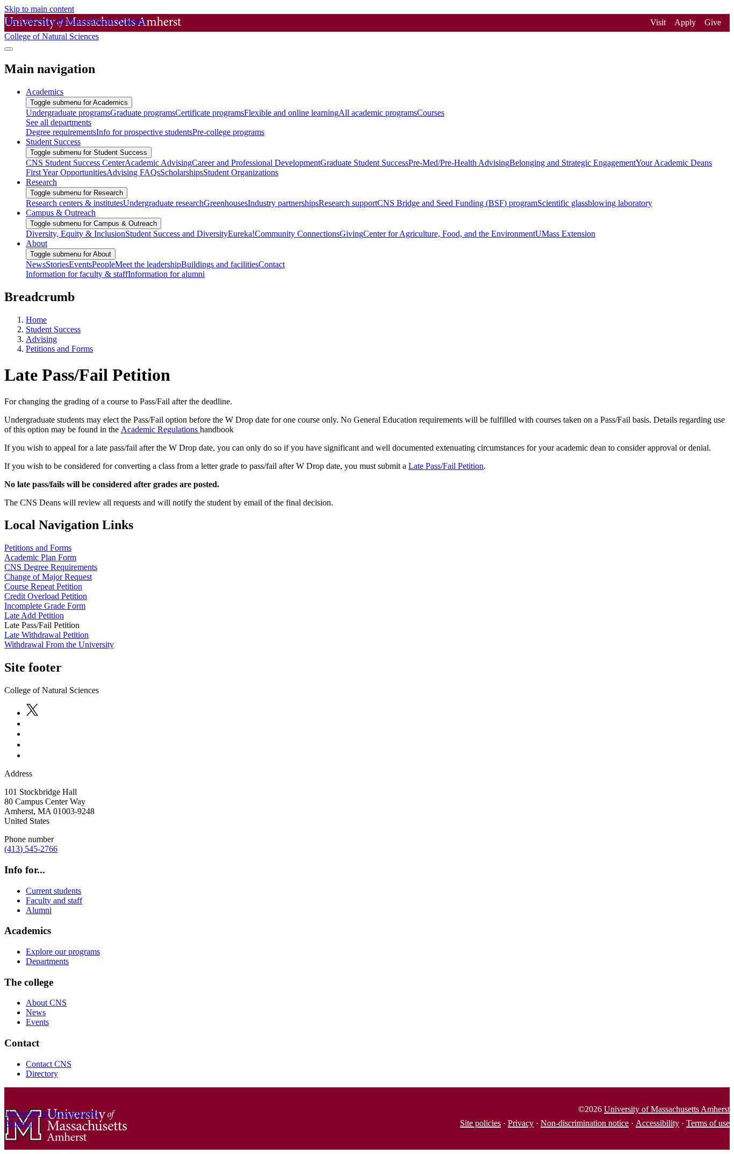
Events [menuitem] (80, 264)
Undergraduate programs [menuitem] (68, 112)
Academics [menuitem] (44, 91)
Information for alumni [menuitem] (166, 274)
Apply (685, 22)
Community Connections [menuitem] (297, 233)
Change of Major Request (48, 576)
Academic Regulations (160, 429)
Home (36, 319)
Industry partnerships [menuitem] (283, 203)
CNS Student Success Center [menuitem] (75, 162)
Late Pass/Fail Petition (446, 466)
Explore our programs (63, 951)
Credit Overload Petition (45, 596)
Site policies (480, 1123)
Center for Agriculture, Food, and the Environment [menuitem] (449, 233)
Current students (53, 890)
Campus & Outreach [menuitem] (61, 212)
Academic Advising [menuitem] (158, 162)
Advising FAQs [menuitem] (133, 172)
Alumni (39, 910)
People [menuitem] (103, 264)
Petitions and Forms (59, 348)
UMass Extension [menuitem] (565, 233)
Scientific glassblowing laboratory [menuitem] (594, 203)
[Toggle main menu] (8, 49)
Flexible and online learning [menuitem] (291, 112)
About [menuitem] (36, 243)
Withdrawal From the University (59, 644)
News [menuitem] (36, 264)
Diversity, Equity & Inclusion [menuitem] (75, 233)
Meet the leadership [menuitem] (148, 264)
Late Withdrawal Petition (46, 634)
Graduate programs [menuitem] (142, 112)
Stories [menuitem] (57, 264)
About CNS (46, 1002)
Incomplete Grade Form (44, 605)
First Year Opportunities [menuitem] (66, 172)
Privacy (521, 1123)
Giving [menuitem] (351, 233)
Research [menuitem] (41, 182)
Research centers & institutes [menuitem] (74, 203)
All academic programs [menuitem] (378, 112)
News (36, 1012)
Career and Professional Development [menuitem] (256, 162)
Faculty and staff (54, 900)
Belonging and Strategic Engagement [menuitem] (572, 162)
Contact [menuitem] (271, 264)
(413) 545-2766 (30, 848)
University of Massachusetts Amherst (667, 1109)
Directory (42, 1073)
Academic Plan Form (40, 557)
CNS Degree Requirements (50, 567)
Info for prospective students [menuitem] (144, 132)
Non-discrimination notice (585, 1123)
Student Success (53, 329)
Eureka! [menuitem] (241, 233)
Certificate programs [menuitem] (209, 112)
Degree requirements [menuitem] (61, 132)
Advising (41, 339)
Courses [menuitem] (430, 112)
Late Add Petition (34, 615)
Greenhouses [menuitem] (226, 203)
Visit (658, 22)
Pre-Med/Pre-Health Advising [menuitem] (458, 162)
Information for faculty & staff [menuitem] (77, 274)
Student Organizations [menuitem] (240, 172)
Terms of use (708, 1123)
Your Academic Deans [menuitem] (674, 162)
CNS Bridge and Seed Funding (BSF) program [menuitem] (457, 203)
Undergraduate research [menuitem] (163, 203)
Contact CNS (48, 1063)
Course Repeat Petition (43, 586)
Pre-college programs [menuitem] (228, 132)
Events (37, 1022)
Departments (47, 961)
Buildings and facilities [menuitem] (219, 264)
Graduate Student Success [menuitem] (364, 162)
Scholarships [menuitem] (181, 172)
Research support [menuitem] (348, 203)
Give (712, 22)
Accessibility (657, 1123)
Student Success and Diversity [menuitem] (176, 233)
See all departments (58, 122)
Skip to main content (39, 8)
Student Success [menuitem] (53, 141)
